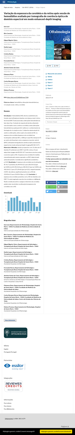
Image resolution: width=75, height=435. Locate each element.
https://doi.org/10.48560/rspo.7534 (17, 97)
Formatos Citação (52, 122)
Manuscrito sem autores (55, 73)
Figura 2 (50, 85)
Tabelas (50, 76)
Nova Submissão (10, 320)
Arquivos (17, 7)
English (6, 349)
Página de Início (8, 7)
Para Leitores (7, 403)
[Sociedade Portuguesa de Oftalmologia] (15, 337)
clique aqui (63, 166)
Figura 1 (50, 82)
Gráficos (50, 79)
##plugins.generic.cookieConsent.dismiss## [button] (56, 431)
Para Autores (7, 406)
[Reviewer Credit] (13, 391)
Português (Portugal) (10, 352)
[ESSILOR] (14, 370)
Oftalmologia (9, 418)
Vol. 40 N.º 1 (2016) (27, 7)
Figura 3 (50, 88)
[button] (51, 182)
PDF (49, 66)
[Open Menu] (4, 2)
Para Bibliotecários (9, 409)
